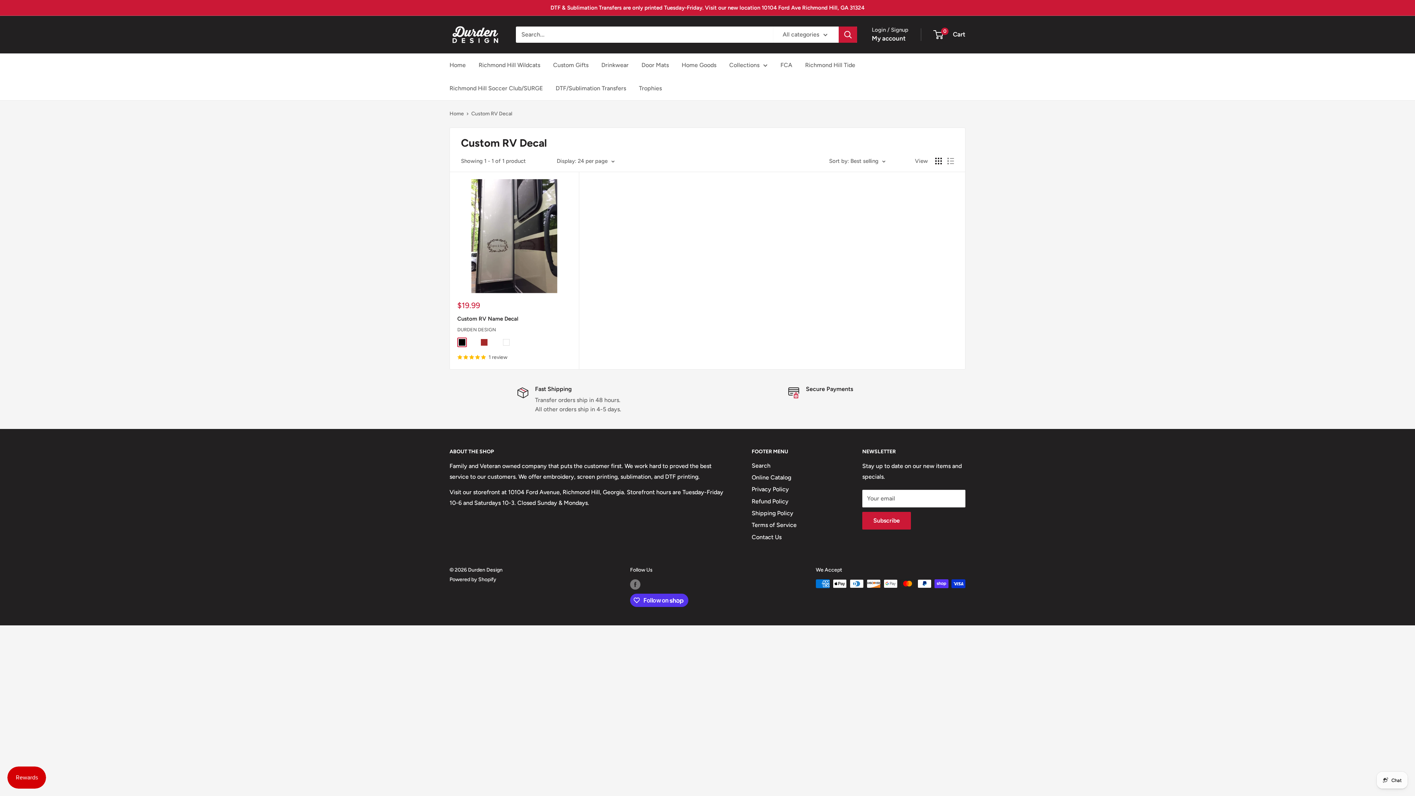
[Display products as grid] (938, 161)
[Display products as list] (950, 161)
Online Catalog (771, 477)
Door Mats (655, 65)
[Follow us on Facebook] (635, 584)
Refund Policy (770, 501)
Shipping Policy (772, 513)
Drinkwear (615, 65)
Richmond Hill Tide (830, 65)
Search (761, 465)
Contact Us (767, 537)
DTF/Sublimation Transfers (591, 88)
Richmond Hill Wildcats (509, 65)
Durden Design (476, 329)
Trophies (650, 88)
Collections (744, 65)
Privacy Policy (770, 489)
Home (458, 65)
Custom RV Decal (491, 114)
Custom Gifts (570, 65)
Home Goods (699, 65)
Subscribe (886, 520)
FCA (786, 65)
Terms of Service (774, 524)
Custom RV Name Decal (487, 318)
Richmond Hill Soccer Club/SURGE (496, 88)
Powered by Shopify (473, 579)
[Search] (848, 35)
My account (889, 38)
